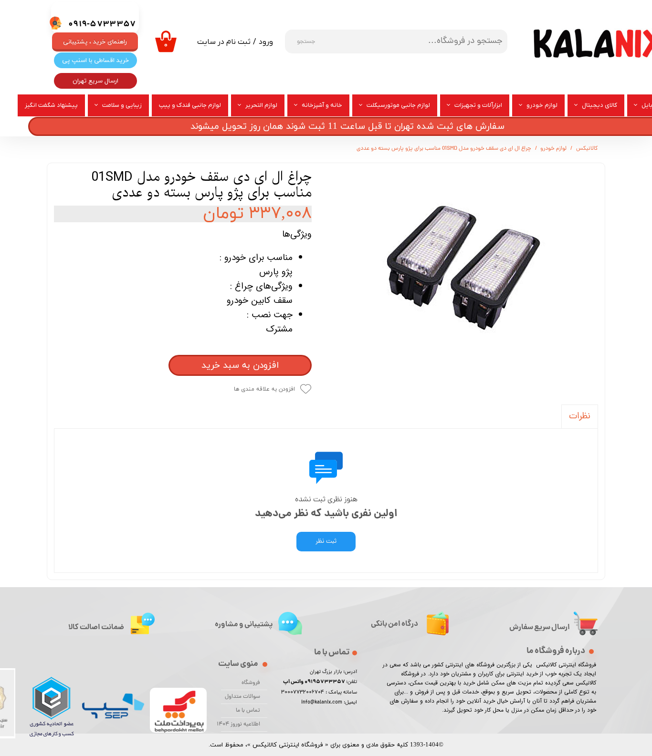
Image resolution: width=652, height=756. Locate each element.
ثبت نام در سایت (224, 42)
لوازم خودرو (541, 105)
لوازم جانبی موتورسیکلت (398, 105)
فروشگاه (251, 683)
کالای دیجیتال (599, 105)
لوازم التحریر (261, 105)
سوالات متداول (242, 697)
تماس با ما (248, 710)
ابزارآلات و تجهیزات (478, 105)
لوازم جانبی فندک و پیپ (190, 105)
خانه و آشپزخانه (322, 105)
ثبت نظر (326, 542)
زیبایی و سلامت (122, 105)
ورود (266, 42)
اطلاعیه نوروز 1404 (240, 724)
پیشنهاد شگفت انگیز (51, 105)
